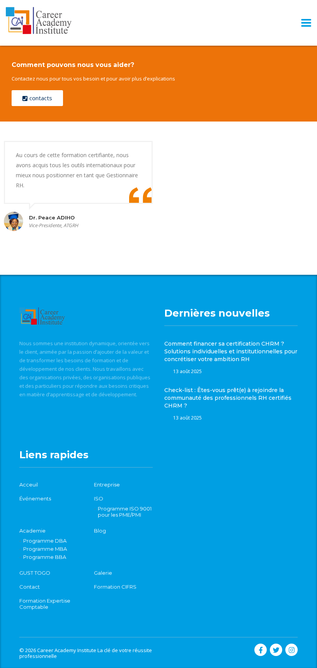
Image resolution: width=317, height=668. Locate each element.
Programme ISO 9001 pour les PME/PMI (125, 511)
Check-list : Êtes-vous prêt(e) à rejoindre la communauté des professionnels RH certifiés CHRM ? (227, 398)
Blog (100, 531)
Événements (35, 498)
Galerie (103, 573)
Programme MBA (45, 549)
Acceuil (28, 484)
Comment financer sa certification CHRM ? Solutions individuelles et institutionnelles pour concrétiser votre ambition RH (230, 351)
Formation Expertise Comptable (44, 604)
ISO (98, 498)
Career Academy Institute (66, 650)
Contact (29, 587)
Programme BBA (44, 557)
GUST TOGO (34, 573)
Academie (32, 531)
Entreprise (107, 484)
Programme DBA (44, 541)
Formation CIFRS (115, 587)
